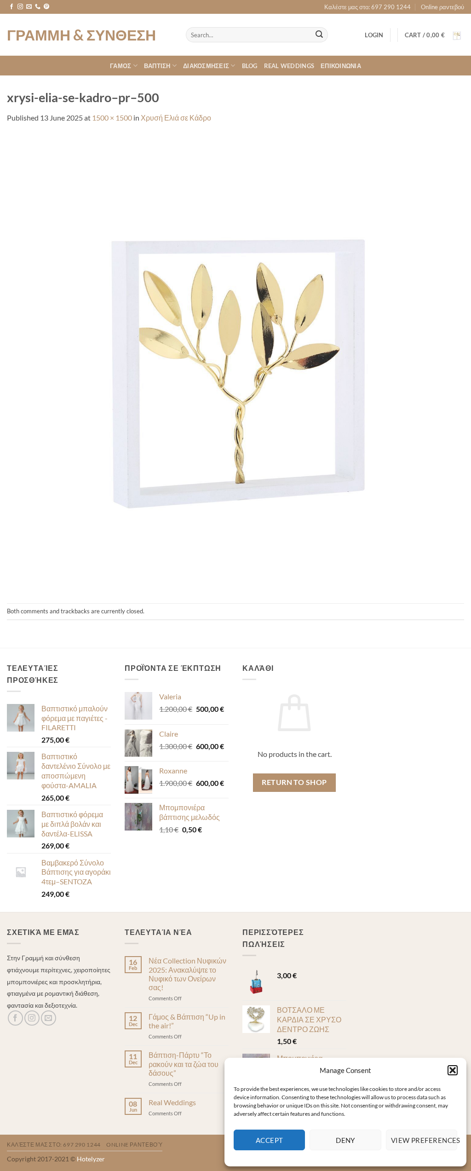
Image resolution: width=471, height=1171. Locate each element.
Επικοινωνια (341, 65)
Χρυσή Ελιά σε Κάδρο (176, 117)
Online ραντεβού (442, 7)
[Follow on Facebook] (11, 7)
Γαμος (120, 65)
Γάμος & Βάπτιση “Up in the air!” (187, 1021)
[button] (452, 1070)
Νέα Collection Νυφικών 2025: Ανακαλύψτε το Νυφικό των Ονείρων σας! (187, 974)
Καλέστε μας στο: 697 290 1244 (367, 7)
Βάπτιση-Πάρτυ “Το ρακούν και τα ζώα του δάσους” (183, 1063)
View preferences (424, 1140)
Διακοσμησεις (206, 65)
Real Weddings (289, 65)
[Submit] (319, 35)
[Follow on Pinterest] (46, 7)
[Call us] (37, 7)
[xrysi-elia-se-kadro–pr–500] (235, 362)
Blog (250, 65)
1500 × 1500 (112, 117)
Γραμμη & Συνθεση (81, 35)
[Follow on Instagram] (20, 7)
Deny (345, 1140)
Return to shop (294, 782)
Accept (269, 1140)
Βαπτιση (157, 65)
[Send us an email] (29, 7)
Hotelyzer (91, 1159)
